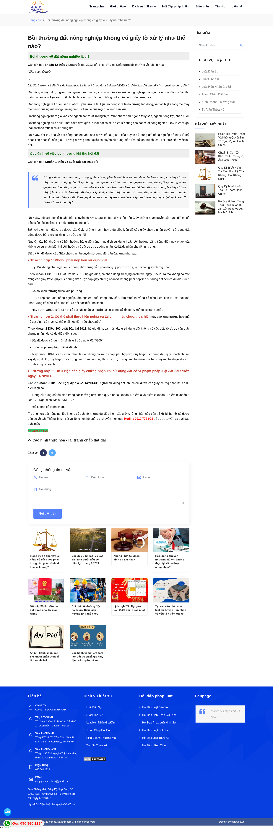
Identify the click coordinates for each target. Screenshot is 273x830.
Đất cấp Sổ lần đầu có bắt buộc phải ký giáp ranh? (44, 610)
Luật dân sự (210, 71)
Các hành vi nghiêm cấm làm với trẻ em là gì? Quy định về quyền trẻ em (87, 656)
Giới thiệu (117, 6)
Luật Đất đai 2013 (80, 64)
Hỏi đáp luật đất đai (155, 730)
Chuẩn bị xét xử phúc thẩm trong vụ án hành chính (231, 156)
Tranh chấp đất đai (215, 94)
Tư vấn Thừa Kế (213, 109)
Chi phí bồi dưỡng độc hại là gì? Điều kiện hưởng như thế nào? (86, 610)
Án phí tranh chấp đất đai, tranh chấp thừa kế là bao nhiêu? (44, 656)
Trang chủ (97, 6)
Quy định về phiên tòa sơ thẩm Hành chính (230, 190)
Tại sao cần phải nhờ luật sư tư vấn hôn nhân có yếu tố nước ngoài (170, 610)
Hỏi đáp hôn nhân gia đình (159, 714)
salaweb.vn (238, 821)
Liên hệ (237, 6)
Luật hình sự (210, 79)
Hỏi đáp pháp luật (174, 6)
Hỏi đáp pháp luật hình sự (159, 722)
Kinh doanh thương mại (218, 102)
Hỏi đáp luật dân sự (155, 707)
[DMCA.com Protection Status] (95, 758)
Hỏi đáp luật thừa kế (155, 737)
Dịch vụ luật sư (143, 6)
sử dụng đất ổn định (53, 395)
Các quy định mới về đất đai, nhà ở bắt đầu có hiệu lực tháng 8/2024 (87, 559)
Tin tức (220, 6)
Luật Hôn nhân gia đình (218, 86)
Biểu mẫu (202, 6)
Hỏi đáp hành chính (154, 745)
